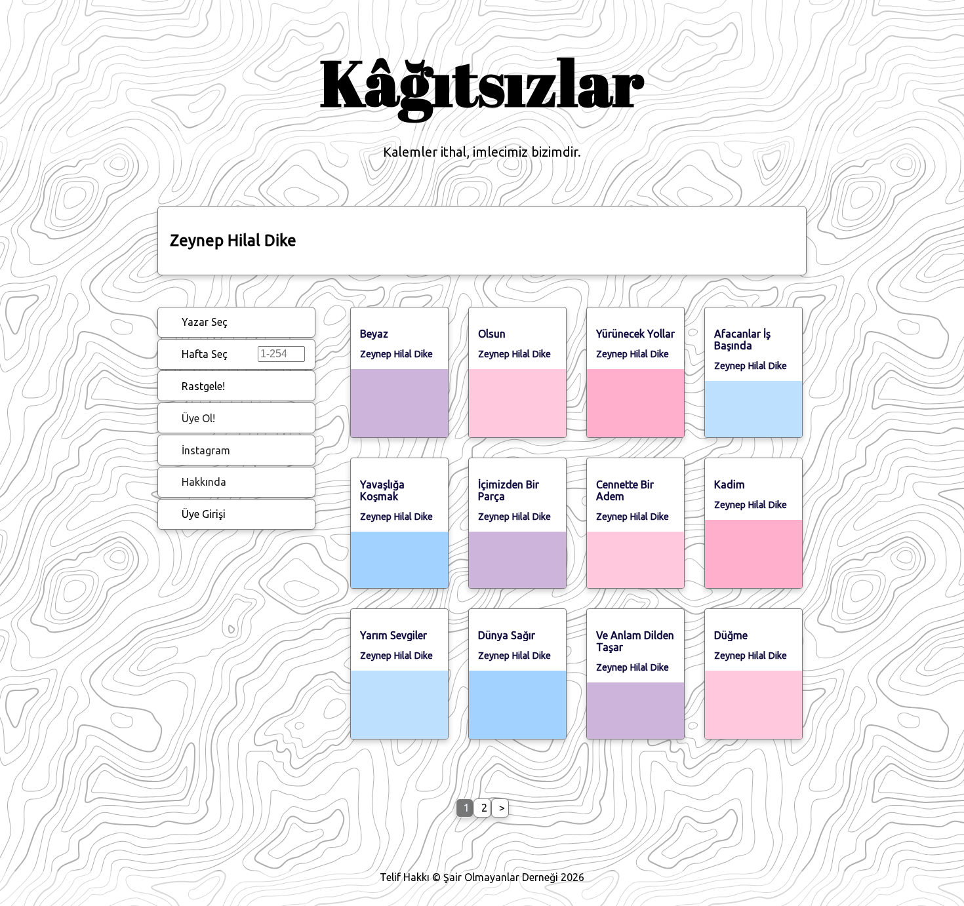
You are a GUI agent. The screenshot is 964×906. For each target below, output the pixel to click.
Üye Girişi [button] (204, 514)
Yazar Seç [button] (205, 322)
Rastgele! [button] (203, 386)
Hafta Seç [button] (205, 354)
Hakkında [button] (204, 482)
